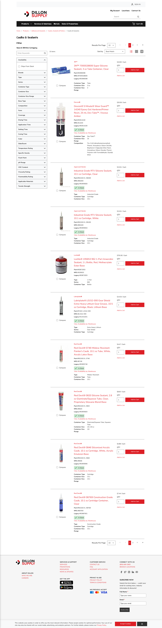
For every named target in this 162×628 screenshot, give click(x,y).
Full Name (124, 592)
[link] (119, 45)
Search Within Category (27, 47)
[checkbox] (19, 66)
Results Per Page (99, 45)
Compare (62, 85)
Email (122, 600)
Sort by (100, 51)
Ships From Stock (27, 66)
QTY (118, 65)
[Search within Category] (45, 53)
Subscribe (124, 610)
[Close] (142, 624)
